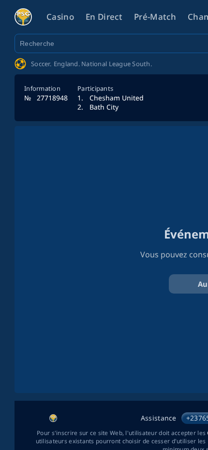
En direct (104, 16)
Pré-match (155, 16)
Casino (60, 16)
